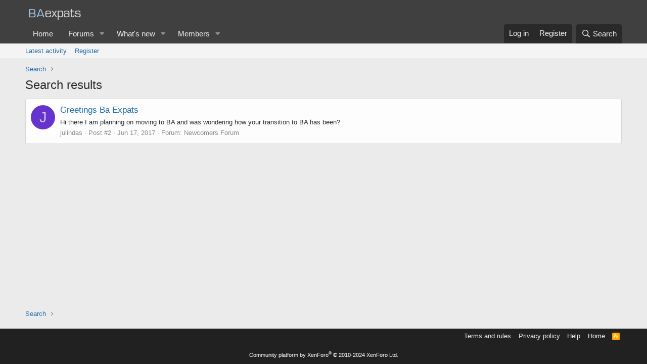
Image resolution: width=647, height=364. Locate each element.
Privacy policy (539, 336)
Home (43, 34)
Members (194, 34)
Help (573, 336)
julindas (71, 132)
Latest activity (46, 51)
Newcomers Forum (211, 132)
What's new (136, 34)
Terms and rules (487, 336)
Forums (81, 34)
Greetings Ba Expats (99, 109)
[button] (102, 34)
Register (87, 51)
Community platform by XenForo (323, 355)
